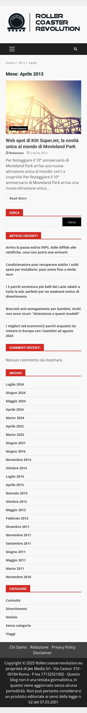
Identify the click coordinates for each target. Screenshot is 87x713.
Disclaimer (42, 652)
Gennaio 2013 (16, 493)
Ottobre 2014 (16, 468)
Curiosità (13, 600)
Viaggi (10, 634)
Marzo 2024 (15, 418)
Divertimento (18, 128)
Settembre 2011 (18, 543)
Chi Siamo (18, 647)
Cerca (14, 213)
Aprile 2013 (15, 485)
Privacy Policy (63, 647)
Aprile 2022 (15, 426)
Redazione (16, 153)
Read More (18, 198)
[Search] (75, 48)
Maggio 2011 (16, 560)
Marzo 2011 (15, 568)
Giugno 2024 (16, 392)
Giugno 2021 (16, 443)
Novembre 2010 (18, 577)
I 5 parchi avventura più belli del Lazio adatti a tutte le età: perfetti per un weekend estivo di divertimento (43, 291)
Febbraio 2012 (17, 518)
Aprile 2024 (15, 409)
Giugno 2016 (16, 451)
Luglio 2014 (15, 476)
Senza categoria (18, 625)
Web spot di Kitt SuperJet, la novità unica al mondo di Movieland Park (43, 107)
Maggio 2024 (16, 401)
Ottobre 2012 (16, 501)
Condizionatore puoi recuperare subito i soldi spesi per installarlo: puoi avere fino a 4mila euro (42, 269)
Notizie (11, 617)
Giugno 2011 (16, 552)
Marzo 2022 (15, 434)
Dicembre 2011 (17, 526)
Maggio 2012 (16, 510)
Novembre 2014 (18, 459)
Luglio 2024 (15, 384)
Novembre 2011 (18, 535)
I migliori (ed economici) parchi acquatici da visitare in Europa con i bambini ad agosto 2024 (41, 331)
